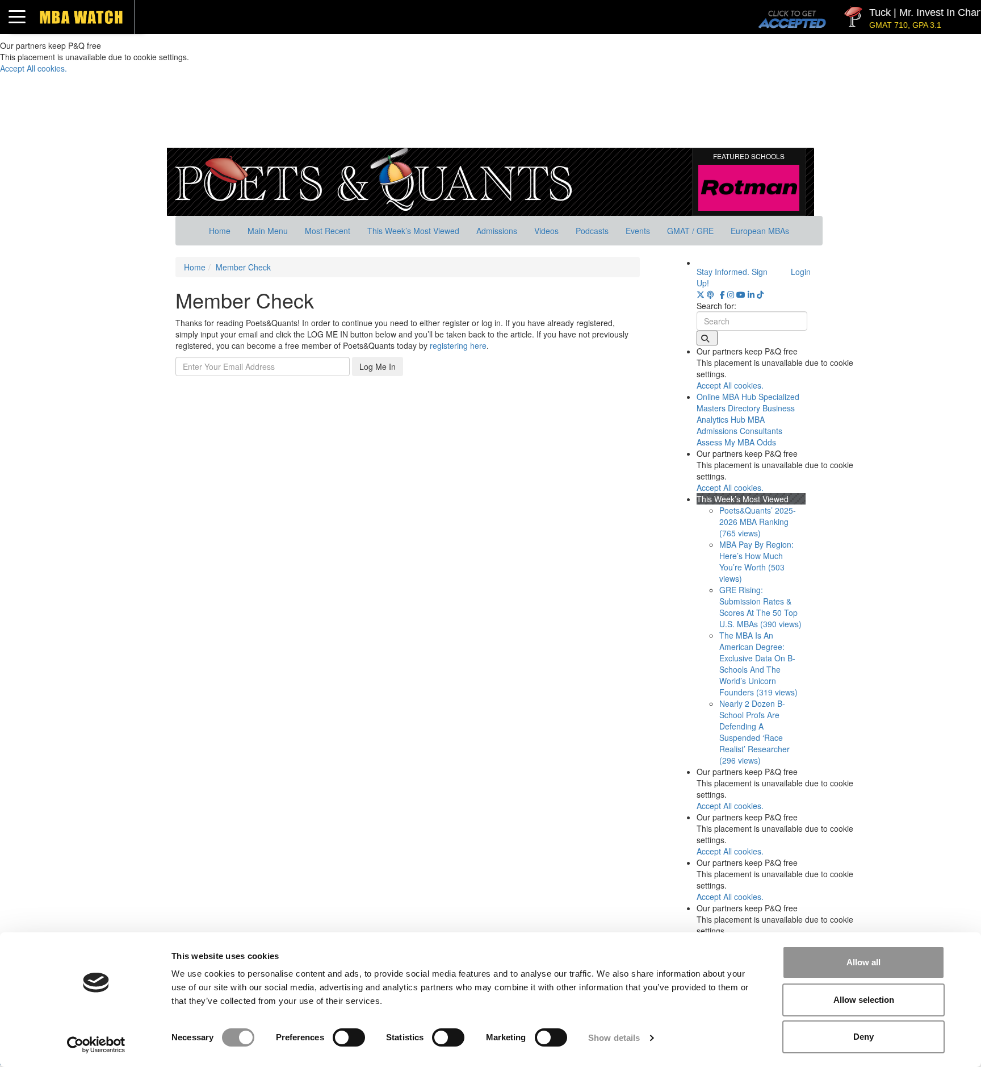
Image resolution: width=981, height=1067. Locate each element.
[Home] (373, 178)
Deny (863, 1036)
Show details (614, 1038)
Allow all (863, 962)
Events (638, 230)
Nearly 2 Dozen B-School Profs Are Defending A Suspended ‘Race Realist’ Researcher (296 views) (754, 732)
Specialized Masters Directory (748, 402)
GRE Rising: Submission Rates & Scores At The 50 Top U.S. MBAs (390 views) (760, 607)
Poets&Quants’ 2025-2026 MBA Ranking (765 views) (757, 522)
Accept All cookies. (33, 68)
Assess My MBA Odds (736, 442)
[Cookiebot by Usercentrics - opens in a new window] (96, 1044)
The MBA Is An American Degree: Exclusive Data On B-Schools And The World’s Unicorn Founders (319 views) (758, 664)
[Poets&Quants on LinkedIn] (751, 294)
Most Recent (327, 230)
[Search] (707, 338)
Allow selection (863, 1000)
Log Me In (377, 366)
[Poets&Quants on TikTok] (760, 294)
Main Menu (268, 230)
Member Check (243, 267)
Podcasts (592, 230)
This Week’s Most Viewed (413, 230)
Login (801, 271)
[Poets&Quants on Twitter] (701, 294)
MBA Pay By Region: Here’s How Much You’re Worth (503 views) (756, 561)
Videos (546, 230)
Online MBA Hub (726, 396)
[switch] (349, 1037)
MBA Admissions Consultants (739, 425)
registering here (458, 345)
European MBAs (760, 230)
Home (219, 230)
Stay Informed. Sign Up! (732, 277)
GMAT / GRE (690, 230)
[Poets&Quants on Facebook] (722, 294)
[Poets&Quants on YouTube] (740, 294)
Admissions (496, 230)
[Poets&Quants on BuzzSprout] (712, 294)
